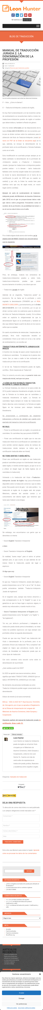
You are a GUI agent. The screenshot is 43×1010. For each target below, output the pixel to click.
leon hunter (18, 738)
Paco (7, 899)
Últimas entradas (17, 734)
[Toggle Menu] (38, 26)
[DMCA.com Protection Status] (9, 797)
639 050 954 (27, 20)
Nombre (6, 825)
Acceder (8, 929)
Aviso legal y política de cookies (26, 1008)
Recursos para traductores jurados (19, 68)
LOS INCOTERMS (11, 889)
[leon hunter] (8, 739)
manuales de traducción (18, 777)
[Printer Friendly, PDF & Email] (8, 728)
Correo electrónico (10, 831)
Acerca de (7, 734)
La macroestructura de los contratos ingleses (19, 887)
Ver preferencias (21, 1004)
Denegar (21, 998)
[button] (40, 974)
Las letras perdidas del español (20, 899)
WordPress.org (10, 935)
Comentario (7, 816)
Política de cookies (12, 1008)
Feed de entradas (11, 931)
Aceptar (21, 993)
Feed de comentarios (12, 933)
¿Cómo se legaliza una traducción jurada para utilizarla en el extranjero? (11, 956)
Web (4, 836)
